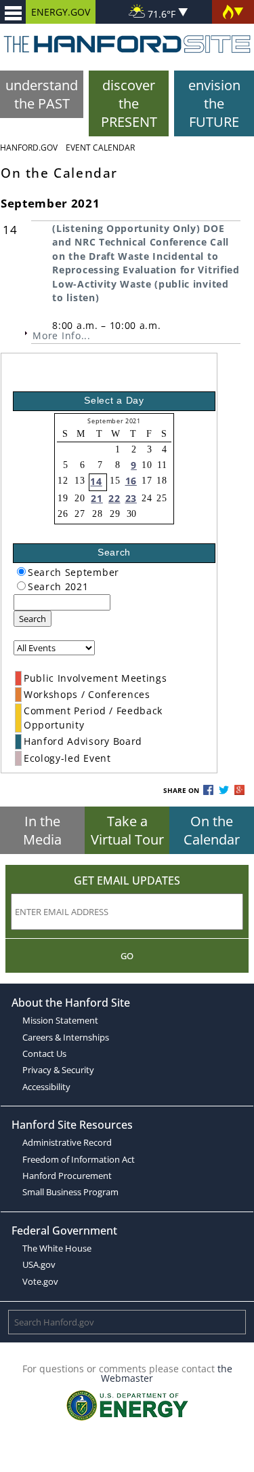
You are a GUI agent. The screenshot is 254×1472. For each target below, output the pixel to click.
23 (131, 498)
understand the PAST (41, 94)
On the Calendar (212, 830)
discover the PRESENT (129, 103)
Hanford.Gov (29, 147)
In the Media (42, 830)
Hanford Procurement (67, 1175)
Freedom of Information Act (78, 1159)
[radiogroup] (21, 571)
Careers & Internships (65, 1037)
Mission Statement (60, 1020)
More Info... (61, 335)
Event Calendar (100, 147)
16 (131, 480)
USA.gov (39, 1264)
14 (96, 481)
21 (96, 498)
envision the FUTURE (214, 103)
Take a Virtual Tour (127, 830)
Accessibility (46, 1087)
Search (32, 619)
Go (127, 956)
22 (114, 498)
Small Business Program (70, 1192)
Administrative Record (67, 1142)
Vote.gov (40, 1281)
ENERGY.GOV (60, 11)
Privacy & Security (58, 1070)
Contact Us (44, 1053)
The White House (56, 1248)
